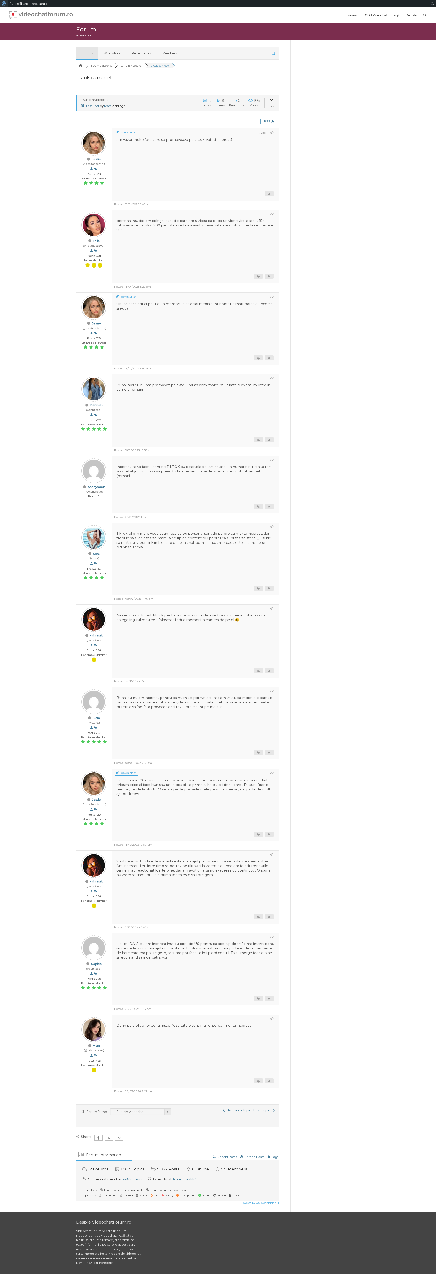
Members (169, 53)
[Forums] (81, 65)
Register (412, 15)
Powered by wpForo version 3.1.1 (259, 1202)
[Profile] (91, 169)
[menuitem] (4, 3)
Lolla (96, 241)
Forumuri (352, 15)
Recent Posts (141, 53)
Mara (107, 106)
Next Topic (262, 1110)
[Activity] (95, 169)
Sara (96, 553)
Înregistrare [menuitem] (39, 3)
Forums (87, 53)
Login (396, 15)
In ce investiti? (184, 1179)
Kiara (96, 718)
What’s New (112, 53)
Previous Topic (238, 1110)
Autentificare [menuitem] (19, 3)
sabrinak (96, 635)
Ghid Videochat (376, 15)
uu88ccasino (133, 1179)
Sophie (96, 964)
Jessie (96, 159)
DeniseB (96, 405)
